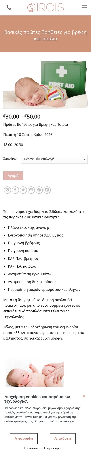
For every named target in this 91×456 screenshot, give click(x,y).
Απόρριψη (24, 438)
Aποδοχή (62, 438)
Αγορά (13, 175)
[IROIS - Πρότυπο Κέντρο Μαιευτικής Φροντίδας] (45, 7)
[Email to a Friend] (31, 190)
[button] (84, 7)
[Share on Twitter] (23, 190)
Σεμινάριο (10, 158)
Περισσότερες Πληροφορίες (43, 448)
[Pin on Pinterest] (39, 190)
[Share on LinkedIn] (47, 190)
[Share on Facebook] (15, 190)
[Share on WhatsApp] (7, 190)
